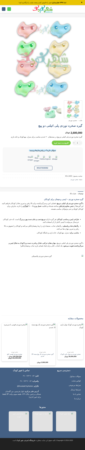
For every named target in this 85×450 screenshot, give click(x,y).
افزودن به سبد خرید (61, 143)
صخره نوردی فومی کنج (14, 354)
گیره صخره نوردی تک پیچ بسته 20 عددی (43, 355)
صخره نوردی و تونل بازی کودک (70, 354)
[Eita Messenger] (30, 160)
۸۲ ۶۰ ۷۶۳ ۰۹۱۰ (28, 376)
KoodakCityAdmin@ (25, 386)
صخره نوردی (73, 120)
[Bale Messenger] (36, 160)
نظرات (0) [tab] (73, 193)
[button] (82, 9)
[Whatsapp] (54, 160)
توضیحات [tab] (80, 193)
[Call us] (9, 9)
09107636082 (42, 168)
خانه (80, 120)
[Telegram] (48, 160)
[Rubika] (42, 160)
